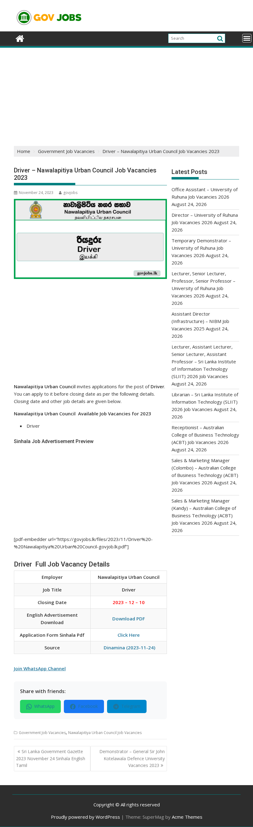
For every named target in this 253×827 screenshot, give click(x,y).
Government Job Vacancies (42, 732)
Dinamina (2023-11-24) (129, 647)
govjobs (70, 192)
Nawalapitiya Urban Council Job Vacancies (105, 732)
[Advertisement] (126, 95)
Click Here (129, 635)
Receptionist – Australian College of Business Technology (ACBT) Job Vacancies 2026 (205, 434)
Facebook (88, 706)
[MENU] (246, 38)
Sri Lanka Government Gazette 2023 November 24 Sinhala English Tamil (50, 758)
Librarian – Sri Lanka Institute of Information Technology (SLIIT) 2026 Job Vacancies (205, 401)
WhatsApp (44, 706)
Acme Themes (187, 817)
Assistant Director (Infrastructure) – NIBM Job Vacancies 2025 (200, 321)
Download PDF (128, 618)
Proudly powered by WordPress (85, 817)
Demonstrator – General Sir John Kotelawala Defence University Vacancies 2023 (132, 758)
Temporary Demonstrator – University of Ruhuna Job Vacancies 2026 (201, 247)
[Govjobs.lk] (20, 38)
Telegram (130, 706)
